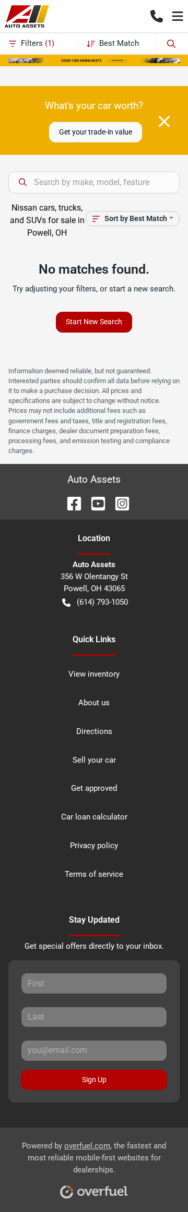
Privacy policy (94, 845)
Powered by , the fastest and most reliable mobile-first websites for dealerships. (94, 1157)
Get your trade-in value (95, 132)
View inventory (94, 674)
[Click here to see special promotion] (94, 60)
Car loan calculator (94, 817)
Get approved (94, 788)
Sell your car (94, 760)
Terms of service (94, 874)
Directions (94, 731)
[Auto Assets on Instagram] (118, 503)
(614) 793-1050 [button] (102, 602)
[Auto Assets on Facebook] (70, 503)
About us (94, 702)
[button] (156, 16)
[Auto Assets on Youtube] (94, 503)
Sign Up (94, 1079)
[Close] (164, 121)
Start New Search (94, 321)
